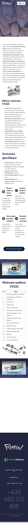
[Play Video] (14, 268)
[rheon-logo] (7, 2)
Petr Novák (16, 516)
